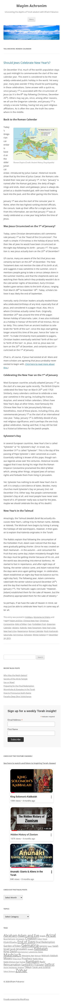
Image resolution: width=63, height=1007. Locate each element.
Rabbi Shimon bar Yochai (14, 962)
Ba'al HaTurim (9, 939)
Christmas (44, 620)
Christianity (20, 939)
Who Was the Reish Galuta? (15, 675)
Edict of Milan (21, 624)
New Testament (34, 627)
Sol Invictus (18, 634)
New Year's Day (49, 627)
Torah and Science (41, 967)
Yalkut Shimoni (9, 971)
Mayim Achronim (31, 6)
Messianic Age (28, 955)
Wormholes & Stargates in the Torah (19, 689)
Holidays (29, 617)
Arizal (51, 935)
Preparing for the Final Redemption (19, 686)
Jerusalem (21, 949)
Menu (31, 19)
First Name (13, 729)
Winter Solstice (39, 634)
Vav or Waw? (9, 682)
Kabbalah (41, 949)
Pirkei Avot (16, 959)
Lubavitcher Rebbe (36, 952)
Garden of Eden (12, 945)
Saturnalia (8, 634)
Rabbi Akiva (38, 958)
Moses (8, 958)
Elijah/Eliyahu (10, 942)
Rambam (32, 961)
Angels (42, 936)
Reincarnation (12, 964)
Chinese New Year (31, 620)
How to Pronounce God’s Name (17, 693)
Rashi (42, 961)
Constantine (9, 624)
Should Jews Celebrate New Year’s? (27, 63)
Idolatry (15, 627)
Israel (7, 949)
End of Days (26, 941)
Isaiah (55, 945)
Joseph (31, 949)
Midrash (38, 956)
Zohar (21, 970)
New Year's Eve (10, 631)
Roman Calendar (36, 631)
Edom (39, 939)
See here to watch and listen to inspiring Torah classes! (30, 763)
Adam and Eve (16, 620)
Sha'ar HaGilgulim (10, 967)
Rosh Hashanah (51, 631)
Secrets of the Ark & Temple (15, 679)
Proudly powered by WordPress (16, 999)
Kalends (23, 627)
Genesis (43, 946)
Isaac (50, 946)
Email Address (15, 720)
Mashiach (12, 954)
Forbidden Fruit (39, 624)
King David (10, 951)
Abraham (10, 935)
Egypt (45, 939)
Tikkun (28, 967)
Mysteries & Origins (42, 617)
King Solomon (22, 952)
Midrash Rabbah (49, 955)
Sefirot (49, 964)
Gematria (30, 945)
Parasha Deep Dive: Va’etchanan (17, 696)
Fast (29, 624)
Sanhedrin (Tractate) (32, 964)
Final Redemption (45, 942)
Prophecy (27, 958)
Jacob (13, 948)
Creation (31, 938)
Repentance (22, 631)
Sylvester (28, 634)
